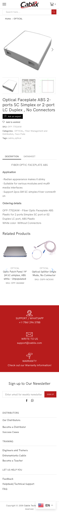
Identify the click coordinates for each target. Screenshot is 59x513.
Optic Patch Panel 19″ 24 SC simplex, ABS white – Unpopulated (15, 275)
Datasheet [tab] (29, 156)
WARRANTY (29, 361)
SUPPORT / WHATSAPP (29, 318)
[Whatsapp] (32, 400)
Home (8, 18)
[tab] (11, 156)
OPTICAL (18, 18)
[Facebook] (26, 400)
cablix (11, 138)
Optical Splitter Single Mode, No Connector (44, 273)
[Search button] (53, 11)
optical (18, 138)
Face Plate (20, 134)
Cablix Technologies (33, 505)
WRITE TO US (29, 338)
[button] (6, 50)
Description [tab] (12, 156)
